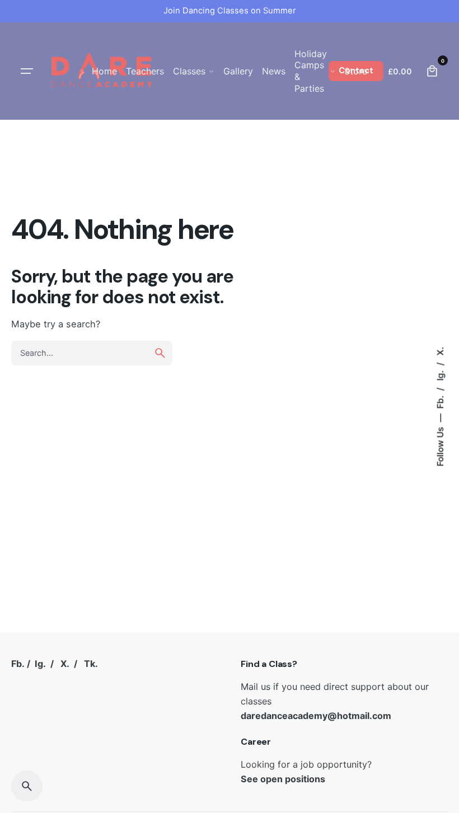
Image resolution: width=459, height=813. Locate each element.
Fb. (440, 401)
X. (440, 351)
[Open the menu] (27, 71)
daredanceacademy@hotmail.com (316, 715)
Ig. (440, 374)
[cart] (432, 71)
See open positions (283, 778)
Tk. (91, 663)
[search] (160, 353)
